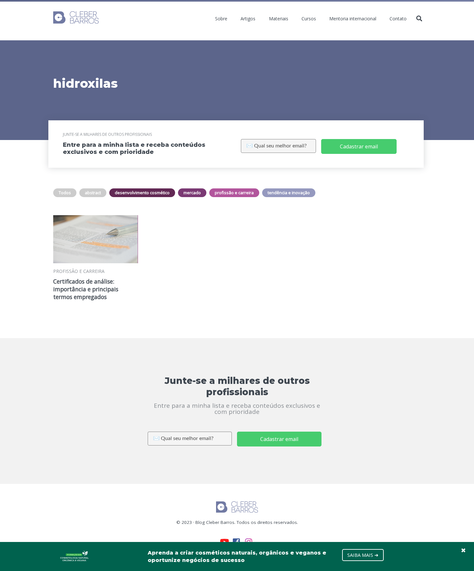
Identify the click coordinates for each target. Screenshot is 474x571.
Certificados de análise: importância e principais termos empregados (85, 289)
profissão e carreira (234, 192)
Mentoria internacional (352, 19)
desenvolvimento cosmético (142, 192)
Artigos (248, 19)
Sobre (221, 19)
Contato (398, 19)
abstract (93, 192)
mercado (192, 192)
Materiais (278, 19)
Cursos (308, 19)
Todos (65, 192)
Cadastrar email (359, 146)
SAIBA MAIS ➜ (363, 555)
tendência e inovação (289, 192)
